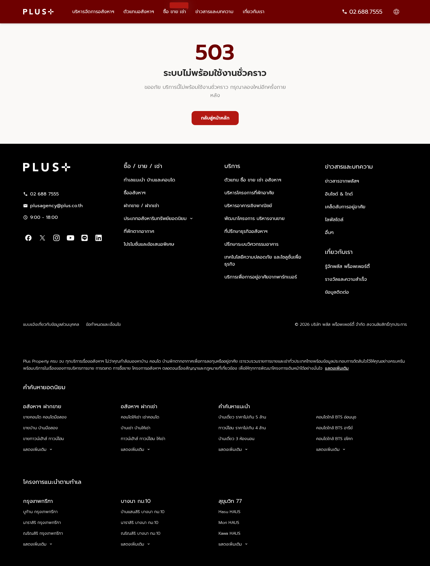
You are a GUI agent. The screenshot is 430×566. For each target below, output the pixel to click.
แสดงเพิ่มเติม (337, 368)
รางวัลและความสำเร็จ (346, 279)
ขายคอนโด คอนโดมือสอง (45, 417)
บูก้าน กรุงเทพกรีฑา (40, 512)
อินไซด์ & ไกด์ (339, 194)
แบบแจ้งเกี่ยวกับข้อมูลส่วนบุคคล (51, 324)
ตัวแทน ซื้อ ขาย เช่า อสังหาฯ (252, 180)
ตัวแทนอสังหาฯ (138, 11)
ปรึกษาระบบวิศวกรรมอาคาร (251, 244)
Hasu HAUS (229, 512)
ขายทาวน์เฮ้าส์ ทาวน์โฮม (43, 439)
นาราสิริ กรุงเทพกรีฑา (42, 523)
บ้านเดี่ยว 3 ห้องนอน (236, 439)
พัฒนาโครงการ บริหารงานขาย (254, 218)
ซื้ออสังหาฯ (134, 192)
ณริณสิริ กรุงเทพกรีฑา (43, 533)
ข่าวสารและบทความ (214, 11)
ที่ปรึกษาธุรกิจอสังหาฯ (245, 231)
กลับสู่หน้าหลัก (215, 118)
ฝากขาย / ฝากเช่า (141, 205)
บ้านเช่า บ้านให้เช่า (135, 428)
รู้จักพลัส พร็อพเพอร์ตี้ (347, 266)
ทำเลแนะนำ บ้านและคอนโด (149, 180)
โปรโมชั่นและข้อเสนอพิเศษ (149, 244)
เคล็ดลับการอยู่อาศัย (345, 206)
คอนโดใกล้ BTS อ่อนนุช (336, 417)
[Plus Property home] (38, 12)
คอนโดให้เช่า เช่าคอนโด (140, 417)
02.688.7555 (365, 11)
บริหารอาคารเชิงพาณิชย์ (248, 205)
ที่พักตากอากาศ (139, 231)
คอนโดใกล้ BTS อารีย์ (334, 428)
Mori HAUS (229, 523)
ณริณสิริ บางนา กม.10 (140, 533)
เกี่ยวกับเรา (253, 11)
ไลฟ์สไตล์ (334, 219)
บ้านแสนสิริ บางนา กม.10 (142, 512)
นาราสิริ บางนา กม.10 (139, 523)
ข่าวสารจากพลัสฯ (342, 181)
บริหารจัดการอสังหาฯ (93, 11)
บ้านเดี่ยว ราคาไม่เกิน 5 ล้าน (242, 417)
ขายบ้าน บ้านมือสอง (40, 428)
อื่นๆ (329, 232)
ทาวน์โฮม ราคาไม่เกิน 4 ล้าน (242, 428)
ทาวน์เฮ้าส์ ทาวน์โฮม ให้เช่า (143, 439)
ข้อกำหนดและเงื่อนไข (103, 324)
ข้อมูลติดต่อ (337, 292)
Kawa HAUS (229, 533)
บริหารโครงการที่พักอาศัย (249, 192)
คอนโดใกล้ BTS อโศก (334, 439)
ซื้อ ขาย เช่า (174, 9)
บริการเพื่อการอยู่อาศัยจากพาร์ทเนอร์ (260, 277)
